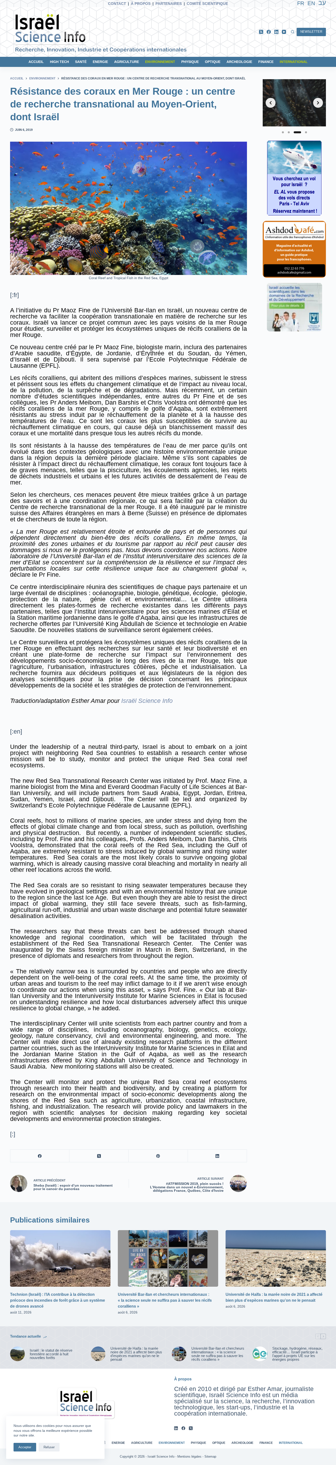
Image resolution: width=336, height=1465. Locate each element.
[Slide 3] (297, 132)
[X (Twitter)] (261, 32)
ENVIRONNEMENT (160, 62)
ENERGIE (100, 62)
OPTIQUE (212, 62)
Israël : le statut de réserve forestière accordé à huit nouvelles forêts (51, 1353)
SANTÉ (81, 62)
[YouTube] (284, 32)
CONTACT (117, 3)
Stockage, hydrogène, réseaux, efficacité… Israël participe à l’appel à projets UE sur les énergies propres (297, 1353)
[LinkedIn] (276, 32)
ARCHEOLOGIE (239, 62)
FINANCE (266, 62)
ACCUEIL (36, 62)
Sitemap (210, 1456)
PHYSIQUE (190, 62)
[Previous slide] (270, 103)
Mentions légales (189, 1456)
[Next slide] (318, 103)
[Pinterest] (158, 1156)
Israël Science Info (147, 700)
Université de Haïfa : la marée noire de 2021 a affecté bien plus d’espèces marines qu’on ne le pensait (136, 1353)
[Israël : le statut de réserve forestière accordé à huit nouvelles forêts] (17, 1353)
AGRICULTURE (126, 62)
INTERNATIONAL (294, 62)
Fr (300, 3)
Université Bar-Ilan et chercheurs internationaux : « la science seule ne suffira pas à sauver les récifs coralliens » (165, 1300)
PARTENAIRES (168, 3)
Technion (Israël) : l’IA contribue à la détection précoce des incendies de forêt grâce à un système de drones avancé (57, 1300)
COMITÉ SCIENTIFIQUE (207, 3)
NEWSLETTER (311, 31)
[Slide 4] (306, 132)
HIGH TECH (59, 62)
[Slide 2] (289, 132)
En (311, 3)
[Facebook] (269, 32)
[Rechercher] (292, 31)
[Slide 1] (283, 132)
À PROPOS (141, 3)
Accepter (24, 1447)
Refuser (49, 1447)
